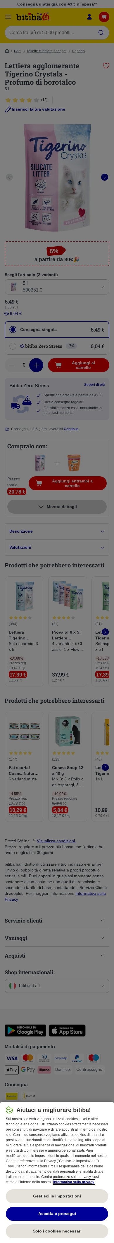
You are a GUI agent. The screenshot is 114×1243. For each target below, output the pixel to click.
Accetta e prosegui (57, 1213)
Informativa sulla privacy (73, 1182)
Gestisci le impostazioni (57, 1196)
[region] (57, 1172)
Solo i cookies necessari (57, 1231)
